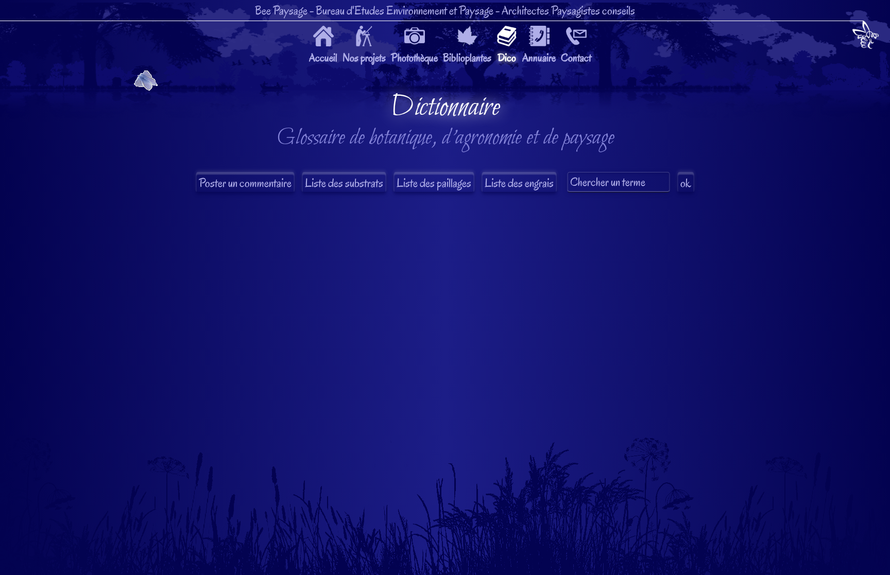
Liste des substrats (344, 183)
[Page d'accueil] (865, 37)
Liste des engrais (519, 183)
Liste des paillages (434, 183)
